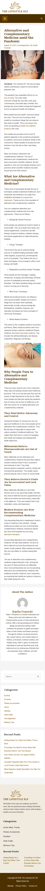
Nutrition (7, 711)
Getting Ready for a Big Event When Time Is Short (11, 860)
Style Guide (8, 715)
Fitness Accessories (12, 703)
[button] (42, 18)
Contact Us (33, 886)
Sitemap (10, 886)
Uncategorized (23, 45)
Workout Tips (9, 722)
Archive (7, 696)
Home (6, 707)
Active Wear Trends (11, 827)
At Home (7, 699)
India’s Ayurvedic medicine (25, 333)
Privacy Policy (21, 886)
